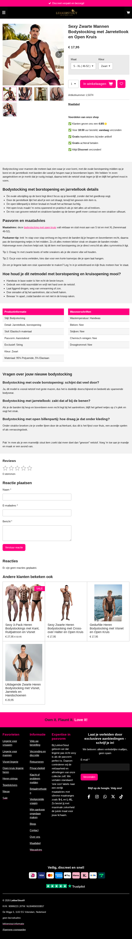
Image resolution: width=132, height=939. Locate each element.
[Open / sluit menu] (4, 13)
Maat (73, 59)
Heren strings (10, 778)
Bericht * (7, 521)
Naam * (7, 489)
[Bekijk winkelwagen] (128, 13)
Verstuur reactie (14, 547)
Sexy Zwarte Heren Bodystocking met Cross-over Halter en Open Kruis (65, 628)
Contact (34, 830)
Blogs (33, 823)
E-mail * (85, 759)
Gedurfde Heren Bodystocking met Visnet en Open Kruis (107, 628)
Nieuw (6, 791)
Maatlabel (74, 104)
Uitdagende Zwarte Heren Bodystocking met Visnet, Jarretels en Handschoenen (23, 690)
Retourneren (37, 761)
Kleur (101, 59)
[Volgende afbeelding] (58, 54)
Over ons (35, 836)
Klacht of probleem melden (35, 778)
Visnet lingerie (10, 761)
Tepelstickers (10, 785)
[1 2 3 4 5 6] (73, 84)
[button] (10, 94)
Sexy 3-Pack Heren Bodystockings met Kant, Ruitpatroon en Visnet (22, 628)
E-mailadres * (10, 505)
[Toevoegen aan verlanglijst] (121, 84)
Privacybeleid (37, 768)
